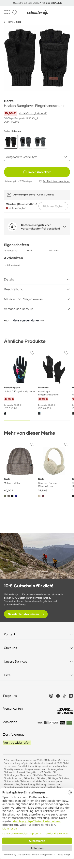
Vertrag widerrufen (17, 743)
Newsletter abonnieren (23, 614)
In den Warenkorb (39, 172)
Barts (8, 101)
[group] (37, 58)
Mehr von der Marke (26, 320)
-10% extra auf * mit (37, 3)
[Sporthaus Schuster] (37, 12)
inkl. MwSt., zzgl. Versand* (33, 113)
